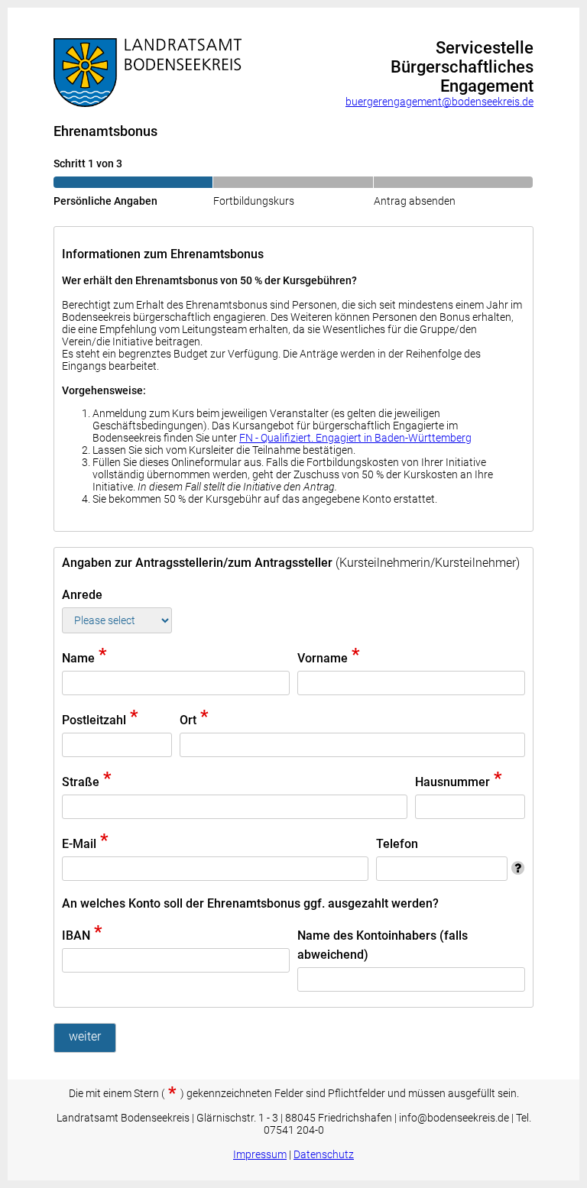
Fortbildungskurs (253, 201)
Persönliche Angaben (105, 201)
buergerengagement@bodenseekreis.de (439, 101)
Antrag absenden (415, 201)
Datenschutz (324, 1154)
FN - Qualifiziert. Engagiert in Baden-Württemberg (355, 438)
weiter (85, 1036)
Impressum (260, 1154)
